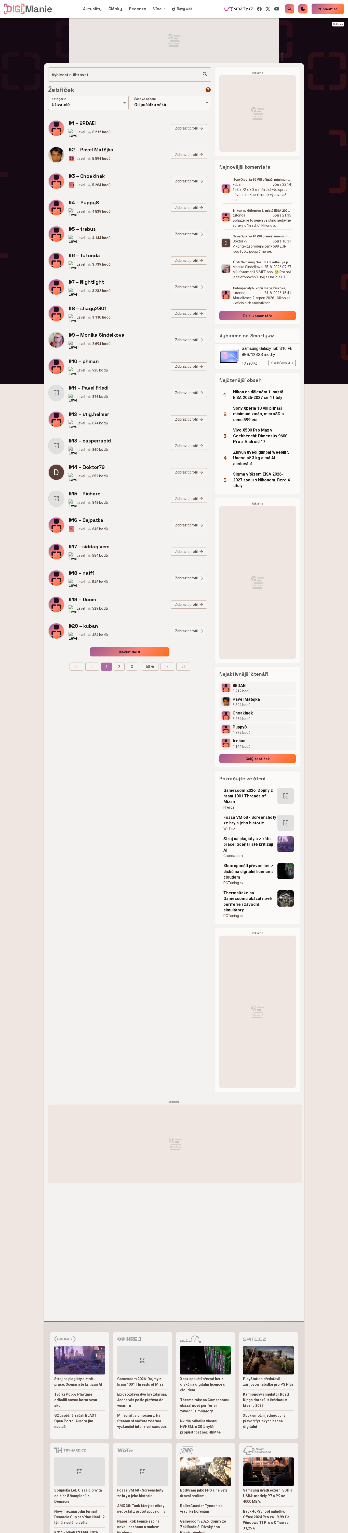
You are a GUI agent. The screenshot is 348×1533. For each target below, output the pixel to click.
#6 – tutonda (84, 255)
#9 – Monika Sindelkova (97, 335)
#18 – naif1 (82, 573)
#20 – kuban (83, 626)
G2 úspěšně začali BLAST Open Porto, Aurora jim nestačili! (75, 1421)
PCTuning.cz (233, 883)
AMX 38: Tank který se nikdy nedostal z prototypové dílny (141, 1508)
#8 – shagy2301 (87, 308)
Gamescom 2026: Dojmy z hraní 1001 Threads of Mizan (248, 796)
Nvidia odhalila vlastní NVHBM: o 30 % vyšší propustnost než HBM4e (200, 1426)
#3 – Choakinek (87, 176)
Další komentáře (257, 315)
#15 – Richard (85, 494)
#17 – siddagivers (89, 546)
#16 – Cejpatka (86, 520)
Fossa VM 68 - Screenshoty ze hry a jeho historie (249, 820)
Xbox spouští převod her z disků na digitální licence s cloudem (248, 871)
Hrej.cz (228, 807)
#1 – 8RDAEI (82, 123)
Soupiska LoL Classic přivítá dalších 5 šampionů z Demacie (78, 1495)
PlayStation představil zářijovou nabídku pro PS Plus (268, 1381)
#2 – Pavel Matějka (91, 150)
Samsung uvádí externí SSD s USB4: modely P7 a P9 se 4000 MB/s (267, 1495)
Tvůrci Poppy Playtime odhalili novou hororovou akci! (75, 1400)
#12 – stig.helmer (89, 414)
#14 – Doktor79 (87, 467)
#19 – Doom (82, 599)
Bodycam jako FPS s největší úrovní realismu (204, 1493)
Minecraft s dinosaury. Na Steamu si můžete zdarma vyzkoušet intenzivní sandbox (142, 1421)
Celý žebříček (258, 758)
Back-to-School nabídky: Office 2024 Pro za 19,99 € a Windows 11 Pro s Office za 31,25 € (266, 1519)
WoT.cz (229, 829)
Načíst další (129, 652)
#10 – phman (84, 361)
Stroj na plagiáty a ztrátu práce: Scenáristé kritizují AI (248, 844)
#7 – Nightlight (86, 282)
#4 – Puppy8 (84, 202)
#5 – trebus (82, 229)
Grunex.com (233, 856)
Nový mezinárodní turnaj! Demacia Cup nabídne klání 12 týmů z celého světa (79, 1517)
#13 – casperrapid (90, 441)
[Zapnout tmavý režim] (302, 8)
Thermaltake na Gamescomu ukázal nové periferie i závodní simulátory (247, 901)
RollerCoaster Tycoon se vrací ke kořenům (201, 1508)
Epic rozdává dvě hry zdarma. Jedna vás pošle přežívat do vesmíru (142, 1400)
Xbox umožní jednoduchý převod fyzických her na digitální (264, 1421)
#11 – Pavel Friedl (89, 388)
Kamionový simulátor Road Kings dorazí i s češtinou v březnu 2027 (266, 1400)
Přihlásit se (328, 9)
